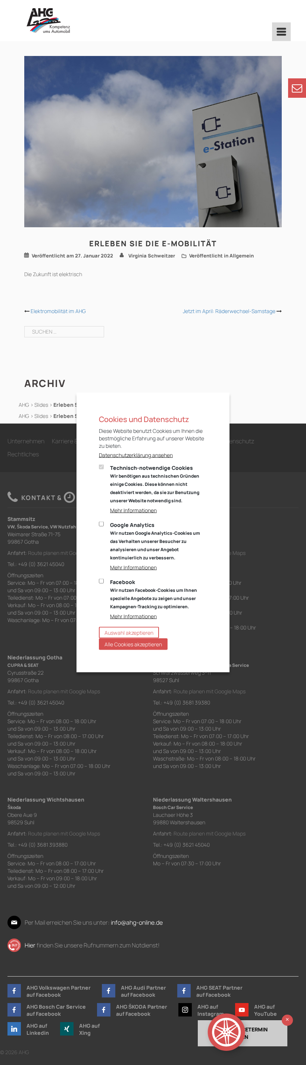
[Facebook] (14, 990)
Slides (41, 404)
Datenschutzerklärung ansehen (136, 455)
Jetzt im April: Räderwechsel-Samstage (229, 311)
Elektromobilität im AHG (58, 311)
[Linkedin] (14, 1029)
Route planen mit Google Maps (64, 552)
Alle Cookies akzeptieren (133, 644)
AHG (24, 404)
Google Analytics (155, 541)
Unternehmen (25, 441)
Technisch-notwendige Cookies (154, 484)
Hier (30, 945)
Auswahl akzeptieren (128, 632)
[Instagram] (185, 1009)
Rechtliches (23, 454)
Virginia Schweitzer (151, 255)
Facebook (153, 594)
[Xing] (67, 1029)
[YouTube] (242, 1009)
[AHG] (48, 20)
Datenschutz (236, 441)
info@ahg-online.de (137, 922)
